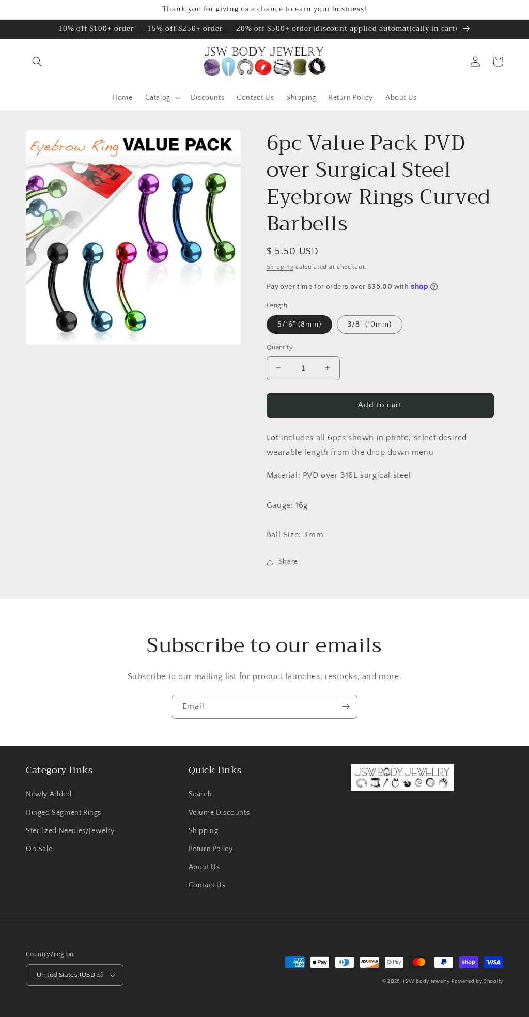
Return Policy (211, 849)
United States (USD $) (70, 974)
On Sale (39, 849)
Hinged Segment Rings (63, 813)
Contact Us (207, 885)
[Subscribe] (345, 707)
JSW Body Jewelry (426, 981)
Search (200, 794)
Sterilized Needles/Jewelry (70, 831)
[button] (37, 61)
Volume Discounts (219, 813)
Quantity (280, 347)
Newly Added (49, 794)
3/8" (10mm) (370, 324)
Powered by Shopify (477, 981)
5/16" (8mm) (299, 324)
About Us (204, 867)
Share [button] (288, 562)
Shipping (280, 267)
